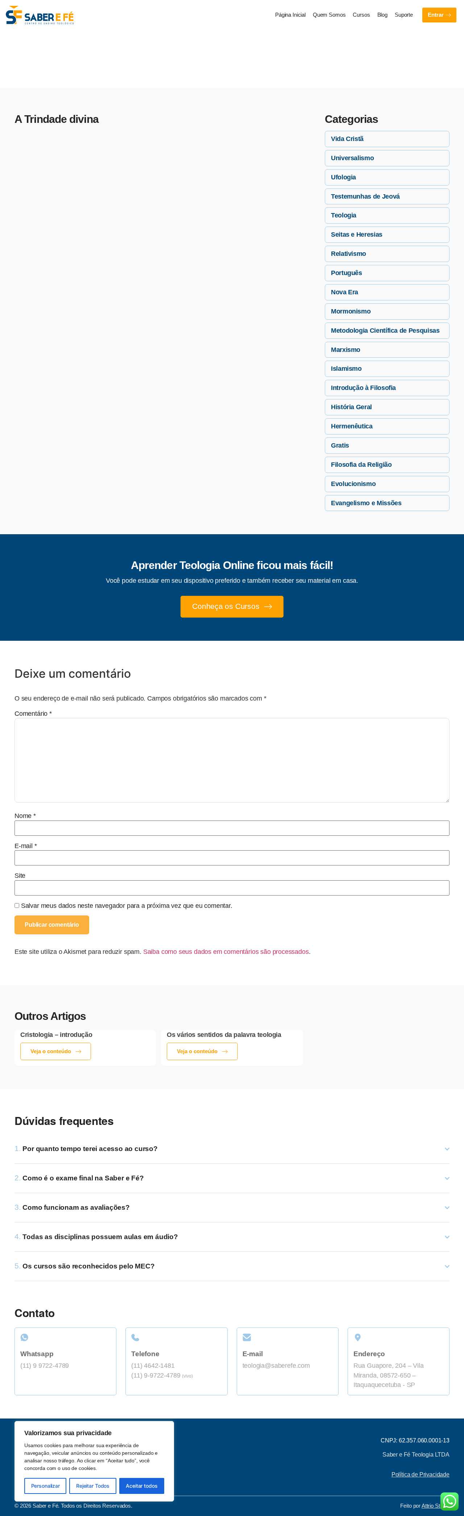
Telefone (145, 1354)
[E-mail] (288, 1337)
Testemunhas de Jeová (365, 196)
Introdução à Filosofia (363, 387)
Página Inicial (290, 15)
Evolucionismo (353, 483)
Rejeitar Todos (92, 1486)
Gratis (340, 445)
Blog (382, 15)
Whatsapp (36, 1354)
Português (346, 273)
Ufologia (343, 177)
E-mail (25, 846)
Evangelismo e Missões (366, 503)
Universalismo (352, 158)
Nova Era (344, 292)
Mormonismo (350, 311)
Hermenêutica (352, 426)
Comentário (33, 714)
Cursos (361, 15)
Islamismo (346, 368)
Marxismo (345, 349)
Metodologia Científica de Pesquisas (385, 330)
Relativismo (348, 253)
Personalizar (45, 1486)
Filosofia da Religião (361, 464)
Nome (25, 816)
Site (19, 876)
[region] (94, 1461)
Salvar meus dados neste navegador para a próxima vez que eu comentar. (126, 906)
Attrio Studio (436, 1506)
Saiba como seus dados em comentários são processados (226, 951)
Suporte (404, 15)
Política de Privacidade (421, 1474)
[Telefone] (176, 1337)
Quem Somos (329, 15)
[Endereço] (398, 1337)
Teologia (343, 215)
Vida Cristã (347, 138)
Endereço (369, 1354)
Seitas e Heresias (356, 234)
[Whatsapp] (65, 1337)
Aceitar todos (141, 1486)
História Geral (351, 407)
